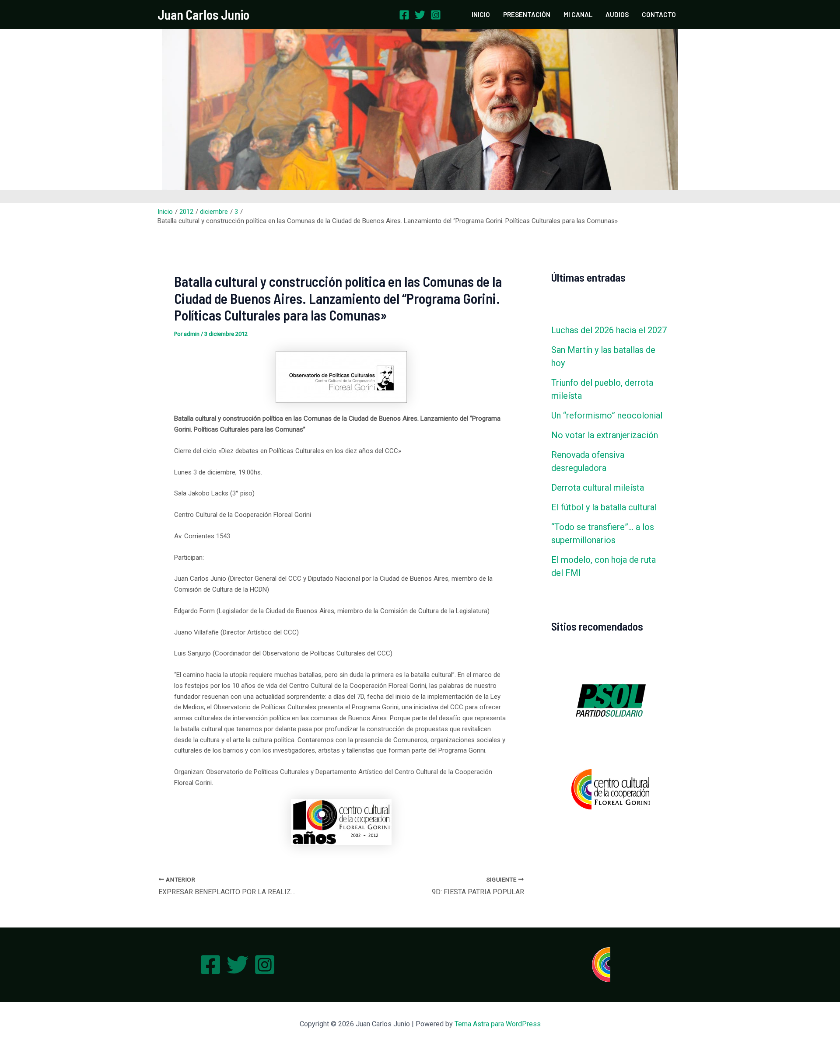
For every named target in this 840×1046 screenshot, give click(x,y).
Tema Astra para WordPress (498, 1024)
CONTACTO (659, 14)
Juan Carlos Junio (203, 14)
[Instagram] (435, 15)
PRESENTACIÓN (526, 14)
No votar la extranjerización (604, 435)
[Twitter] (420, 15)
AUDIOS (617, 14)
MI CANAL (578, 14)
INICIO (481, 14)
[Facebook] (404, 15)
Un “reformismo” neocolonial (606, 415)
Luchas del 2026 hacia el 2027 (609, 330)
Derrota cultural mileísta (597, 487)
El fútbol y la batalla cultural (604, 507)
